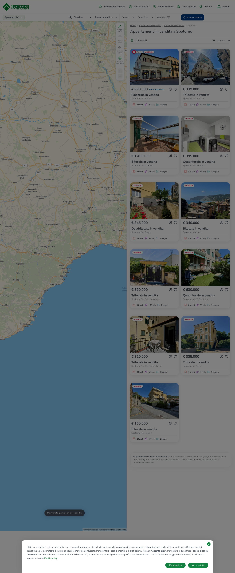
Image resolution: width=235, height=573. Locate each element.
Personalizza (175, 565)
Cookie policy (50, 558)
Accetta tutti (198, 565)
